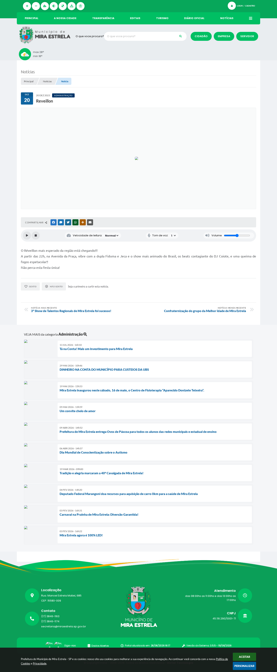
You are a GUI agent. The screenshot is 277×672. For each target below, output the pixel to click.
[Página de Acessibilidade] (80, 6)
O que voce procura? (90, 36)
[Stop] (36, 235)
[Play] (27, 235)
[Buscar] (180, 36)
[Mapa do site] (72, 6)
